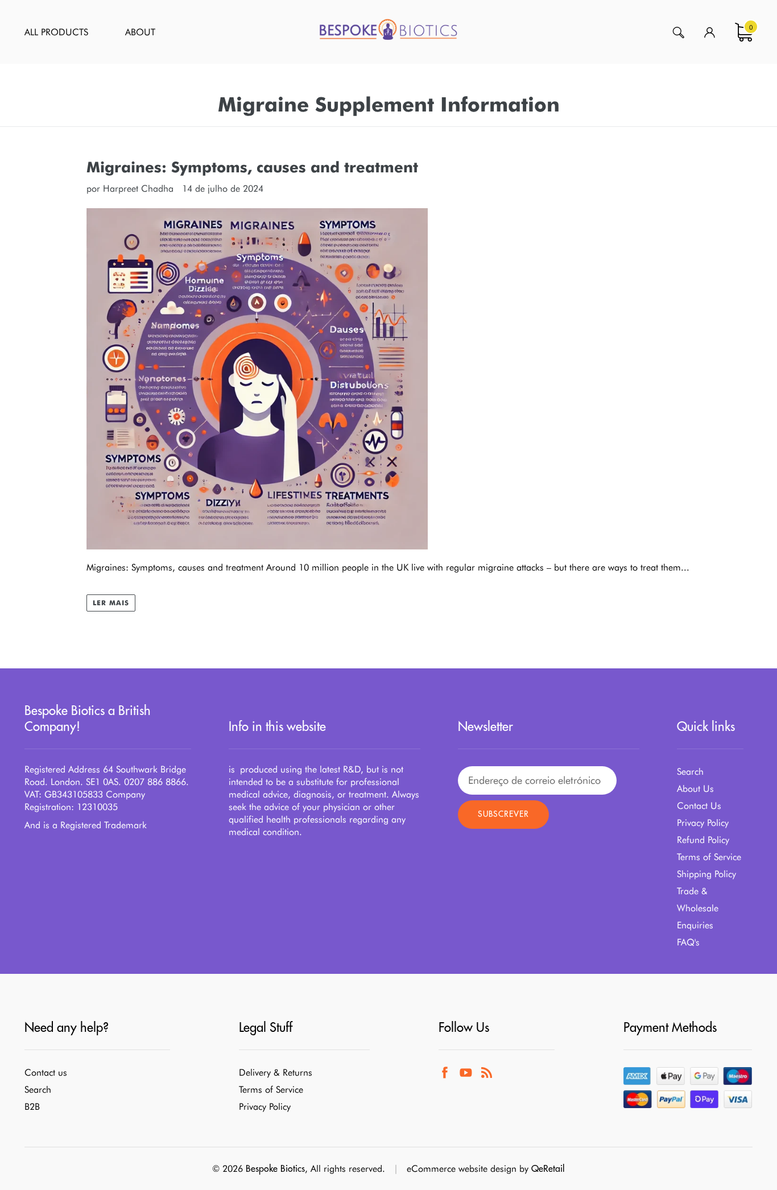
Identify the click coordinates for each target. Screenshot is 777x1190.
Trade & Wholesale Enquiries (697, 908)
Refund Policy (703, 839)
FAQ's (688, 942)
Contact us (45, 1072)
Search (690, 771)
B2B (32, 1106)
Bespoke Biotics (275, 1168)
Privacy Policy (703, 822)
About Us (695, 788)
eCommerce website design (461, 1168)
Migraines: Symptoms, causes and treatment (252, 167)
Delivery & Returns (275, 1072)
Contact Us (699, 805)
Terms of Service (709, 857)
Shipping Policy (706, 874)
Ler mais (111, 602)
